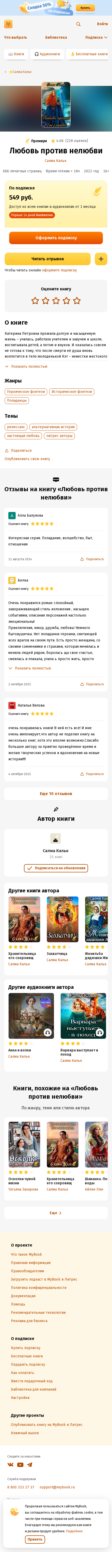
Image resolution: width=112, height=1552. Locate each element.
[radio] (35, 300)
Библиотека (56, 37)
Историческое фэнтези (72, 391)
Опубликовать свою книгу (27, 459)
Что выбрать (15, 37)
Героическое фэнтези (26, 391)
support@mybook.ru (57, 1487)
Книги (19, 54)
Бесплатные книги (92, 54)
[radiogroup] (56, 301)
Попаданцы (17, 400)
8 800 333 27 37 (20, 1487)
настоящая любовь (23, 436)
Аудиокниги (50, 54)
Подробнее (74, 1531)
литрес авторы (59, 436)
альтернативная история (53, 427)
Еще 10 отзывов (56, 793)
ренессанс (16, 427)
